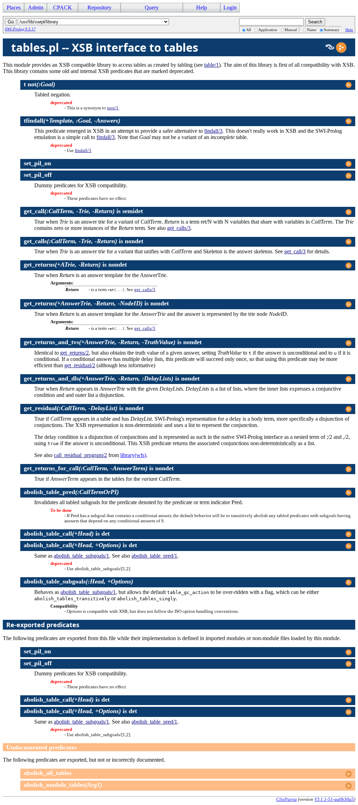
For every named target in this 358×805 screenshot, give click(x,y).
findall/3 (213, 131)
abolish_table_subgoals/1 (81, 556)
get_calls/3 (179, 228)
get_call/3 (295, 251)
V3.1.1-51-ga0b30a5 (334, 799)
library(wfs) (133, 455)
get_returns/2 (74, 353)
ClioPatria (286, 799)
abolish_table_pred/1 (154, 556)
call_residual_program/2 (80, 455)
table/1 (211, 65)
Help (349, 30)
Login (230, 7)
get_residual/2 (79, 365)
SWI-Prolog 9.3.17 (20, 29)
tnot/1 (113, 108)
